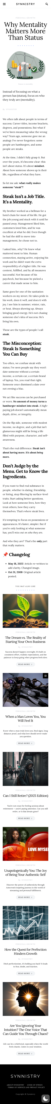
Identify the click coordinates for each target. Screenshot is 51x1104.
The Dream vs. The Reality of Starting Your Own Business (25, 640)
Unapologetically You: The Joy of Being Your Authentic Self (25, 872)
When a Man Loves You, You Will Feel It (25, 718)
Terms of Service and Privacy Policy (26, 1087)
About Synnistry (15, 1085)
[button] (45, 1099)
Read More (24, 664)
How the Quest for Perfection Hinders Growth (25, 951)
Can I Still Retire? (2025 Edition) (25, 796)
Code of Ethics (35, 1085)
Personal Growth (25, 18)
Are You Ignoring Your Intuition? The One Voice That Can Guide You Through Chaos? (25, 1030)
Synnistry (25, 4)
